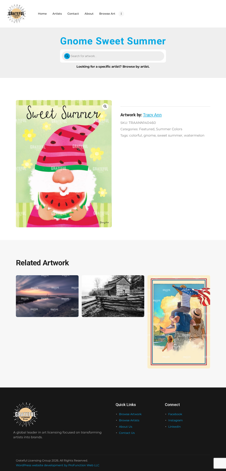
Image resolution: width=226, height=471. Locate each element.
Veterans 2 (157, 358)
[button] (105, 106)
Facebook (175, 414)
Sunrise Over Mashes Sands (37, 306)
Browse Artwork (130, 414)
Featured (146, 129)
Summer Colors (169, 129)
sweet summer (169, 135)
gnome (150, 135)
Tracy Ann (152, 114)
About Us (125, 426)
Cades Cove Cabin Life (99, 306)
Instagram (175, 420)
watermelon (194, 135)
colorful (135, 135)
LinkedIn (174, 426)
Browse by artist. (136, 67)
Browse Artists (129, 420)
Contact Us (127, 433)
